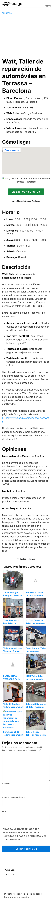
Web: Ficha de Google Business (26, 201)
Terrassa (7, 13)
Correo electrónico (14, 797)
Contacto (9, 874)
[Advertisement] (26, 36)
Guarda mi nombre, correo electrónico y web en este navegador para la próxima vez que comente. (25, 834)
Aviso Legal (10, 870)
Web (4, 811)
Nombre (7, 783)
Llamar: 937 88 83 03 (26, 191)
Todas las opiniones (26, 559)
